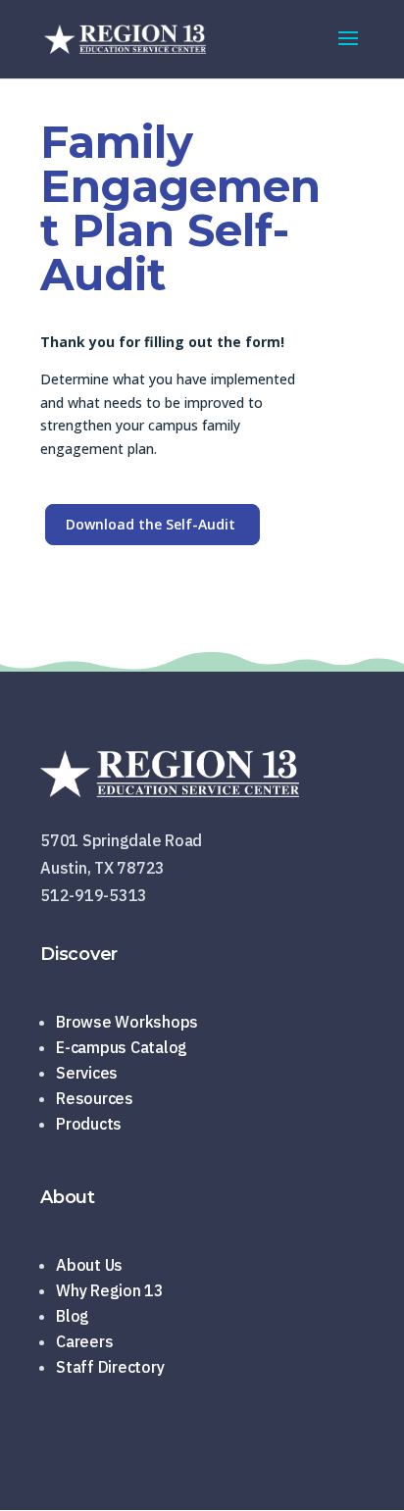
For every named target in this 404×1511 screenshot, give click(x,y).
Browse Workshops (127, 1022)
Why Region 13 (110, 1290)
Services (87, 1073)
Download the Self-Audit (150, 524)
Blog (72, 1316)
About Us (89, 1265)
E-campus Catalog (121, 1047)
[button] (348, 51)
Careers (84, 1341)
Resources (94, 1098)
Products (89, 1123)
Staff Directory (110, 1367)
